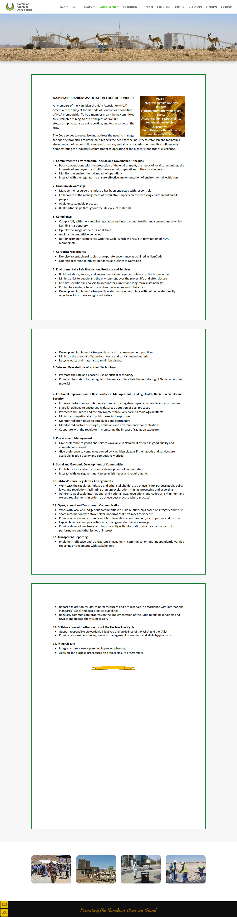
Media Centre (195, 7)
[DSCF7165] (96, 882)
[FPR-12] (141, 882)
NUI (74, 7)
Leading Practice (107, 7)
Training (149, 7)
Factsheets (179, 7)
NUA (62, 7)
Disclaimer (226, 7)
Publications (163, 7)
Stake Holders (130, 7)
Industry (88, 7)
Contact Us (211, 7)
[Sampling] (186, 882)
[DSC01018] (51, 882)
